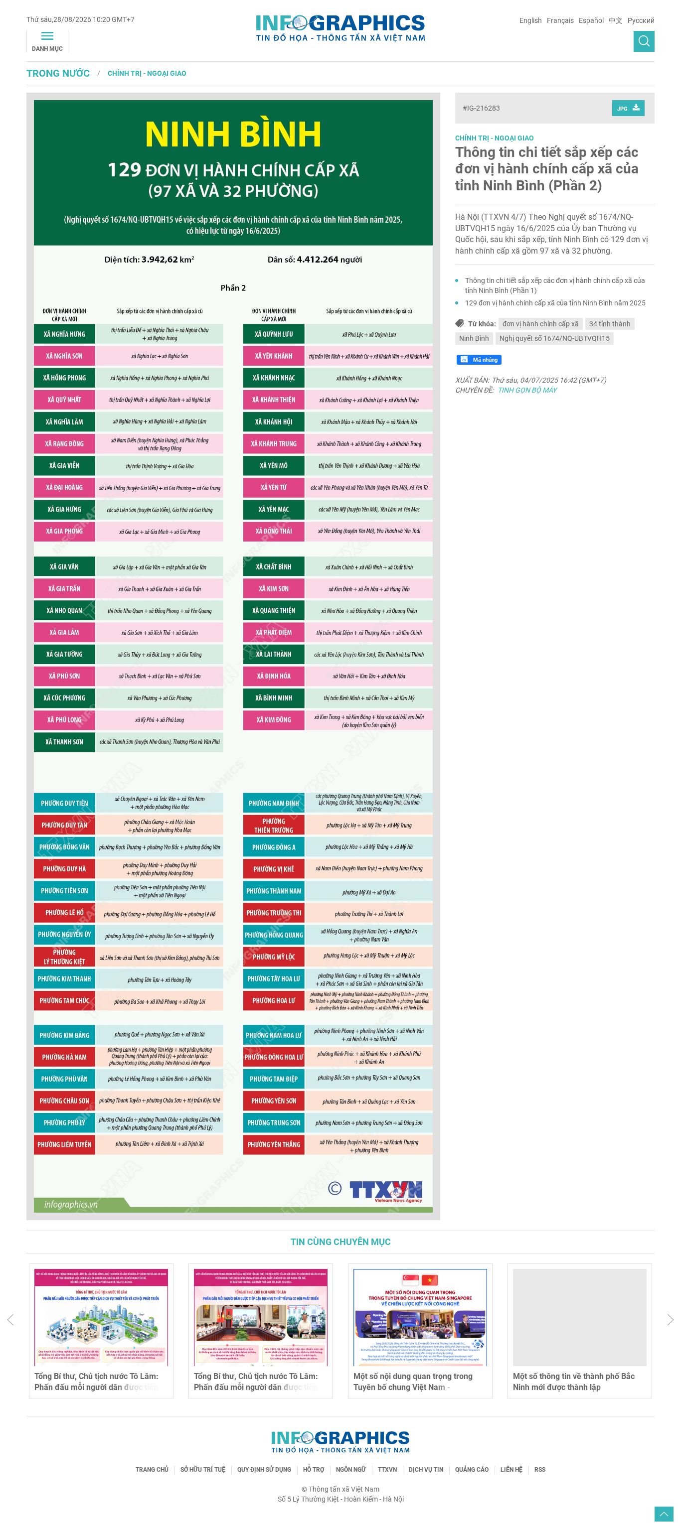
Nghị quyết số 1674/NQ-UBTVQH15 (555, 338)
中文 (616, 20)
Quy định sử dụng (264, 1469)
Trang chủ (152, 1469)
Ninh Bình (474, 338)
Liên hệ (511, 1469)
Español (591, 20)
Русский (641, 20)
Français (560, 20)
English (530, 20)
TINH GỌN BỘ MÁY (527, 390)
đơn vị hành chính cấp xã (541, 324)
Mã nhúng (485, 360)
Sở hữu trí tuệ (202, 1469)
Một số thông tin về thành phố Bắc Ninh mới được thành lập (574, 1382)
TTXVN (387, 1469)
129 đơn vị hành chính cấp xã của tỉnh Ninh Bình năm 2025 (555, 303)
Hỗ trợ (313, 1469)
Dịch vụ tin (426, 1469)
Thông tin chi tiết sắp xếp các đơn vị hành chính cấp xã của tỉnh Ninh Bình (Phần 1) (555, 285)
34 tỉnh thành (610, 324)
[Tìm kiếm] (644, 41)
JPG (622, 109)
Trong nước (58, 73)
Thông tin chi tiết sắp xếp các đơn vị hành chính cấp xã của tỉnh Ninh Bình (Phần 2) (547, 169)
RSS (539, 1469)
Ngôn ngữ (351, 1469)
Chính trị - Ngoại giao (147, 73)
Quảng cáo (472, 1469)
